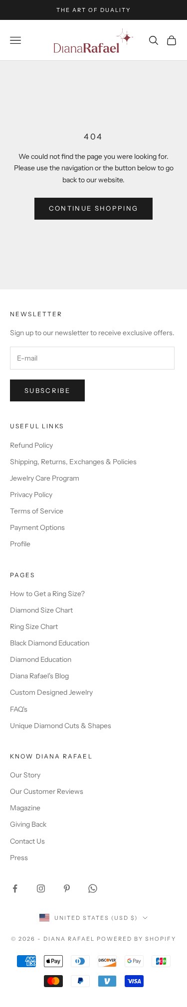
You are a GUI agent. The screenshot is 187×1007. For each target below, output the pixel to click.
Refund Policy (31, 445)
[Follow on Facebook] (15, 888)
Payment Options (37, 527)
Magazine (25, 807)
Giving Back (28, 824)
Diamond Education (40, 659)
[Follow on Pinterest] (67, 888)
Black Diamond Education (49, 642)
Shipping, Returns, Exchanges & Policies (73, 461)
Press (19, 857)
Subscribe (47, 390)
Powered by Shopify (136, 938)
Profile (20, 543)
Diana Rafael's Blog (39, 675)
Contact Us (27, 841)
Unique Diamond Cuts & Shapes (60, 725)
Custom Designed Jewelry (51, 692)
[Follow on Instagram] (41, 888)
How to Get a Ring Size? (47, 593)
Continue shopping (94, 208)
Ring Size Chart (34, 626)
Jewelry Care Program (44, 478)
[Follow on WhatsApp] (93, 888)
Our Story (25, 774)
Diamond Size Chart (41, 610)
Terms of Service (36, 510)
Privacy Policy (31, 494)
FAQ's (18, 709)
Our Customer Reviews (46, 791)
